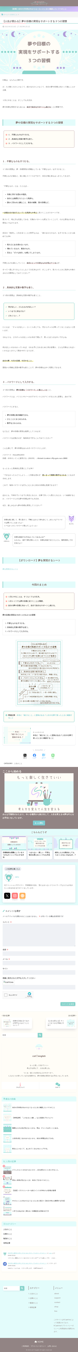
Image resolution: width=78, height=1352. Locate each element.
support (57, 1298)
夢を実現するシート (10, 569)
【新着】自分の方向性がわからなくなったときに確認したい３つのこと (39, 9)
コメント (7, 922)
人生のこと (18, 763)
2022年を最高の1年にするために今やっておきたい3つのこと (27, 1253)
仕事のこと (7, 1234)
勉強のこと (7, 1238)
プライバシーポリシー (38, 1346)
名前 (5, 950)
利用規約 (63, 1328)
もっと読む (39, 823)
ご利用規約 (25, 1346)
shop (56, 1307)
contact (57, 1302)
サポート (57, 1087)
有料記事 (6, 1243)
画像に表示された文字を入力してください (19, 978)
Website (22, 899)
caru (50, 1253)
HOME (40, 1341)
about (56, 1293)
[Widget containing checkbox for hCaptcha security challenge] (18, 995)
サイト (5, 969)
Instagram (15, 899)
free (55, 1311)
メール (6, 959)
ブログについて (20, 1087)
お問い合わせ (52, 1346)
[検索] (40, 1035)
